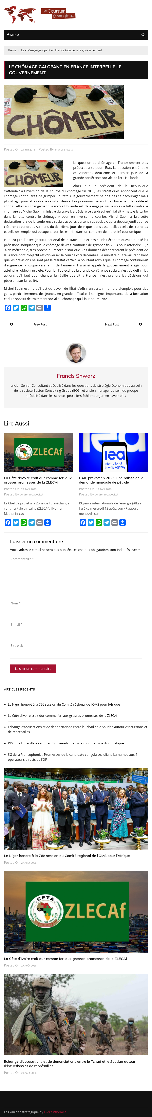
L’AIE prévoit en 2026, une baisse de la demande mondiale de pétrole (111, 480)
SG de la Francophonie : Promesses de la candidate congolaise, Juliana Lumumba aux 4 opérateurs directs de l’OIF (72, 757)
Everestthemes (55, 1112)
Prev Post (40, 324)
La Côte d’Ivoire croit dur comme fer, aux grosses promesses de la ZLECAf (38, 480)
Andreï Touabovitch (32, 494)
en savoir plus (115, 395)
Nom (16, 603)
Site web (17, 645)
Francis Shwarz (64, 149)
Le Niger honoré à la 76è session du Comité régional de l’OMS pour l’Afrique (64, 704)
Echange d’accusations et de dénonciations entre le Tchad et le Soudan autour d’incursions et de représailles (77, 729)
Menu (14, 35)
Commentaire (22, 559)
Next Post (112, 324)
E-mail (16, 624)
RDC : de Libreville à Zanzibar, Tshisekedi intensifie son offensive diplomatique (66, 743)
